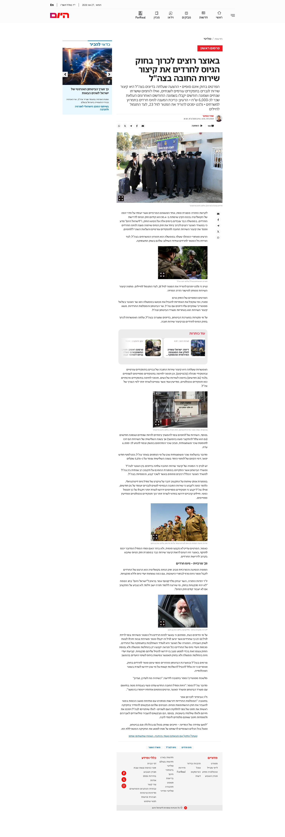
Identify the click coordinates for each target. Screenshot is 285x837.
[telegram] (130, 125)
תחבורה (169, 787)
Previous (65, 74)
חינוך (171, 774)
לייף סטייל (212, 768)
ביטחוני (170, 770)
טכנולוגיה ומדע (210, 772)
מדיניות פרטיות (148, 793)
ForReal (140, 17)
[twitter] (125, 125)
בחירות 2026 (149, 776)
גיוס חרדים (186, 747)
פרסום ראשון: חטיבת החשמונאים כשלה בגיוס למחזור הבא (174, 352)
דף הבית (151, 763)
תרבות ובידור (194, 763)
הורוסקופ (196, 772)
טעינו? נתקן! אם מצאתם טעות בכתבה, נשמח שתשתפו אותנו (163, 736)
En (52, 5)
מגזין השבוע (211, 776)
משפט (170, 782)
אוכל (198, 768)
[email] (142, 125)
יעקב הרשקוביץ (180, 341)
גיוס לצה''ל (171, 747)
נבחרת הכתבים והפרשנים (142, 789)
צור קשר (152, 784)
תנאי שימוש (150, 801)
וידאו (171, 17)
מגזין (156, 17)
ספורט (214, 763)
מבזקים (186, 17)
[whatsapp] (119, 125)
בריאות (170, 778)
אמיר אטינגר (208, 116)
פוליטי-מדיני (167, 791)
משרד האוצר (154, 747)
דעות (198, 776)
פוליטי (207, 38)
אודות (153, 780)
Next (109, 74)
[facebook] (136, 125)
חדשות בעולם (166, 762)
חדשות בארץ (167, 757)
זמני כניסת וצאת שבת (145, 768)
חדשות (203, 17)
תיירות (182, 768)
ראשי (219, 17)
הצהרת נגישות (148, 797)
